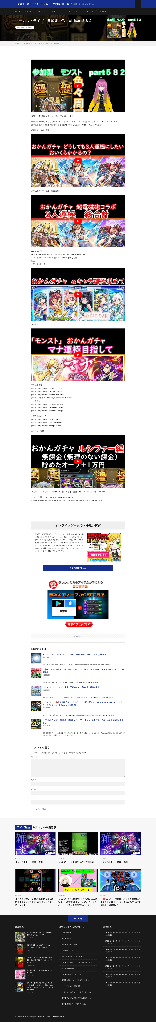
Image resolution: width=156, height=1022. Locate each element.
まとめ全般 (28, 11)
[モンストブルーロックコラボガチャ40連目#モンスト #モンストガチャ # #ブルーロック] (20, 962)
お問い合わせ (66, 933)
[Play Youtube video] (78, 86)
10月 (138, 941)
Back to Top (78, 918)
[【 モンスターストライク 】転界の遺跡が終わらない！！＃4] (20, 937)
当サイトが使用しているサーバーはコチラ (76, 962)
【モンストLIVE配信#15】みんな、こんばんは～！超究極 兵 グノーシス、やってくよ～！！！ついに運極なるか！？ (78, 902)
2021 (107, 974)
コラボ (37, 11)
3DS (60, 11)
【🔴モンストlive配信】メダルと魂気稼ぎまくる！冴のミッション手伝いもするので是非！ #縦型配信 (120, 902)
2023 (107, 958)
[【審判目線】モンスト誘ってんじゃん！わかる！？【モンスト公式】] (20, 949)
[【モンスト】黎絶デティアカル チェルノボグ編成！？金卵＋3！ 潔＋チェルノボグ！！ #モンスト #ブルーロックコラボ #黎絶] (20, 987)
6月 (126, 933)
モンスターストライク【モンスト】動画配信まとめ (46, 1017)
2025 (107, 941)
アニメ (68, 11)
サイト (33, 798)
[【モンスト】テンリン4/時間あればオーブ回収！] (20, 974)
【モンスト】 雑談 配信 (29, 862)
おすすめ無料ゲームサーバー (71, 974)
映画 (75, 11)
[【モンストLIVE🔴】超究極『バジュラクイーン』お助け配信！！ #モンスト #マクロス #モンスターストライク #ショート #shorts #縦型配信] (36, 706)
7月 (129, 933)
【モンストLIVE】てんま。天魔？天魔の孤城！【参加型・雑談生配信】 (72, 687)
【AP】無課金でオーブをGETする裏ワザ (75, 980)
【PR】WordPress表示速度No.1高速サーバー (77, 998)
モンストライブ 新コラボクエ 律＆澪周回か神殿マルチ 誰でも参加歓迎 (75, 654)
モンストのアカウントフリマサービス (77, 992)
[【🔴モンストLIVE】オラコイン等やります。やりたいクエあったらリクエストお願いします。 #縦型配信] (36, 673)
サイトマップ (66, 938)
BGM (53, 11)
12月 (111, 943)
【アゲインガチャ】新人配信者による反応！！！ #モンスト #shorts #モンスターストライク (34, 902)
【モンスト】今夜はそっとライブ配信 (76, 862)
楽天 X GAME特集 (67, 968)
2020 (107, 983)
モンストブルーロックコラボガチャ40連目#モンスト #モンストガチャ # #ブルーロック (39, 960)
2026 (107, 933)
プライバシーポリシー (69, 944)
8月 (132, 933)
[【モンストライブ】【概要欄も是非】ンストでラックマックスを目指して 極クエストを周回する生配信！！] (36, 724)
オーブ (94, 11)
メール (34, 789)
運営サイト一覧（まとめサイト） (73, 956)
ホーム (17, 11)
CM (87, 11)
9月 (135, 941)
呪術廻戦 (103, 11)
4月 (120, 933)
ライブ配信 (28, 27)
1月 (111, 933)
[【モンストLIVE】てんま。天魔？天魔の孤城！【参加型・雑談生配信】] (36, 691)
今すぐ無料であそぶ (78, 568)
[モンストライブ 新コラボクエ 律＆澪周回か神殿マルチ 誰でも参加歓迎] (36, 658)
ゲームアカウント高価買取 (71, 986)
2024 (107, 949)
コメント (34, 757)
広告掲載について (67, 950)
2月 (114, 933)
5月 (123, 933)
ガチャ (45, 11)
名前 (33, 780)
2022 (107, 966)
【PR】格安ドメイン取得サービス (73, 1004)
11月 (107, 943)
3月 (117, 933)
